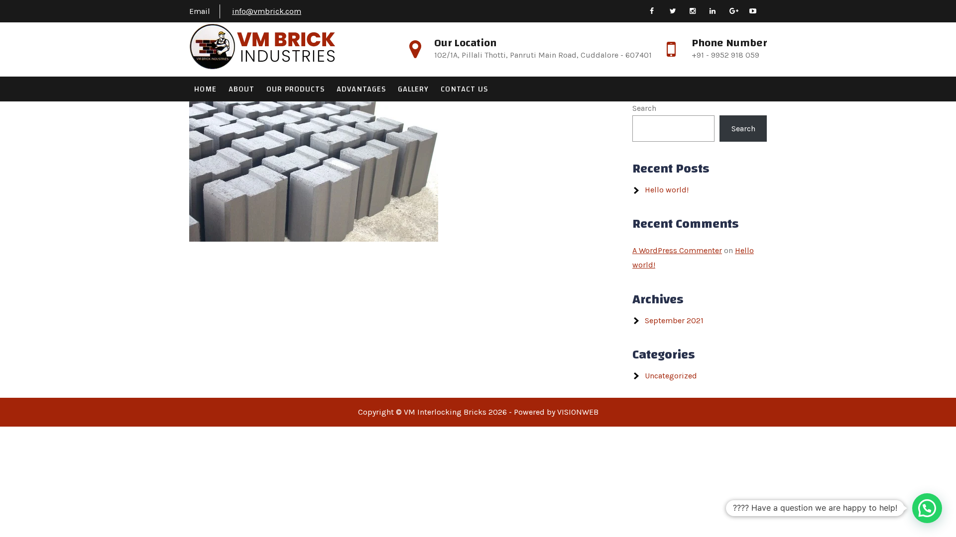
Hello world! (667, 189)
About (241, 89)
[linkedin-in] (718, 11)
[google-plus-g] (738, 11)
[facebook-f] (658, 11)
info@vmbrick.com (266, 11)
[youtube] (758, 11)
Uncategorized (671, 375)
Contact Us (464, 89)
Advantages (361, 89)
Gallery (413, 89)
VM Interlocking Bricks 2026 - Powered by (480, 412)
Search (644, 108)
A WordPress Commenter (677, 250)
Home (205, 89)
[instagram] (698, 11)
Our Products (295, 89)
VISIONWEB (577, 412)
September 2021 (674, 320)
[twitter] (678, 11)
